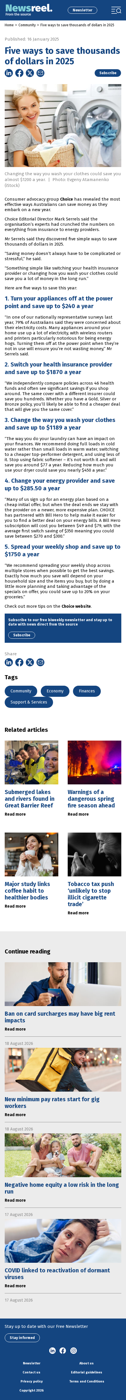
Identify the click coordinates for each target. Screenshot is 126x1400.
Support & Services (29, 702)
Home (9, 25)
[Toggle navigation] (116, 10)
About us (86, 1363)
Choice (66, 199)
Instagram (73, 1350)
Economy (55, 691)
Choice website (76, 606)
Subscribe (107, 73)
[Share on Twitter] (30, 73)
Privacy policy (32, 1381)
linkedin (52, 1350)
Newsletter (82, 10)
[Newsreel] (29, 10)
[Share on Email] (40, 73)
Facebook (63, 1350)
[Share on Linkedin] (9, 73)
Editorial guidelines (86, 1372)
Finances (87, 691)
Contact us (31, 1372)
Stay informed (22, 1338)
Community (27, 25)
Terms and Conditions (86, 1381)
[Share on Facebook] (19, 73)
